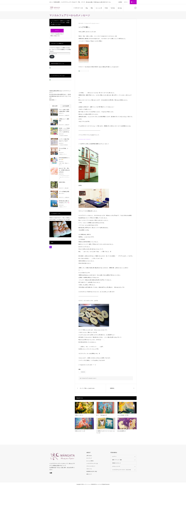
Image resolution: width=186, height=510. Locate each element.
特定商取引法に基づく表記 (91, 471)
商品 (92, 8)
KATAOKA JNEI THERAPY (85, 139)
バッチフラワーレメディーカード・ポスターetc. (121, 469)
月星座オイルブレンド (116, 463)
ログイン (126, 2)
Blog (87, 8)
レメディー (114, 456)
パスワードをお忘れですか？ (57, 33)
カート (134, 2)
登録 (52, 56)
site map (120, 8)
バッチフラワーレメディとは (92, 463)
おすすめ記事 (66, 106)
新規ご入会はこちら (55, 35)
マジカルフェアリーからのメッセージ (91, 23)
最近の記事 (54, 106)
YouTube (113, 8)
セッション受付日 (89, 460)
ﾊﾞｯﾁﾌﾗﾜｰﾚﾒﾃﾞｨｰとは (78, 8)
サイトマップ (89, 458)
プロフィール (89, 468)
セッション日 (99, 8)
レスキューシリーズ (116, 466)
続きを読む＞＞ (53, 99)
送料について (89, 474)
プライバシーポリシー (90, 466)
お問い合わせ (89, 455)
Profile (106, 8)
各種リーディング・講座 (117, 459)
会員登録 (120, 2)
